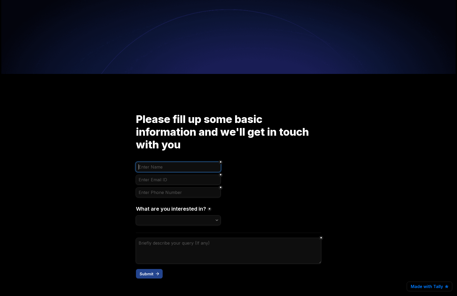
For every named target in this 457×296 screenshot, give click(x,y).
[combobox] (178, 192)
